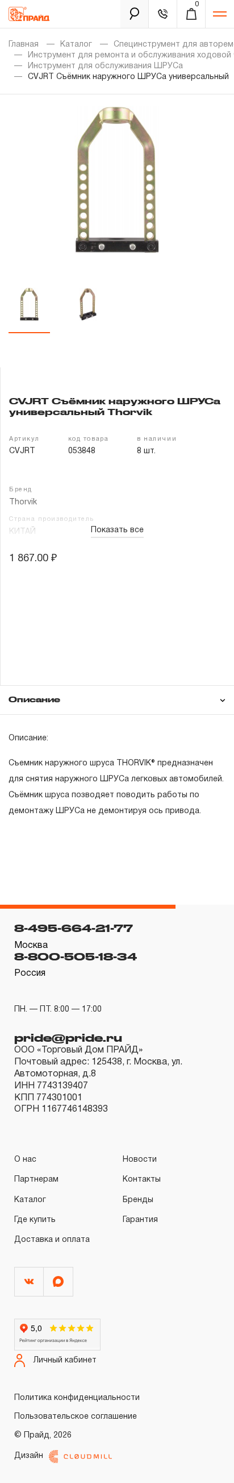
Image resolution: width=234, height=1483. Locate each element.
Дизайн (28, 1456)
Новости (140, 1159)
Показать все (117, 530)
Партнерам (36, 1179)
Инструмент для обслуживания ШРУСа (105, 66)
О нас (25, 1159)
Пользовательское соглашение (75, 1416)
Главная (24, 44)
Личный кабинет (65, 1360)
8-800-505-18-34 (75, 956)
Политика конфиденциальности (77, 1398)
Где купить (35, 1220)
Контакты (142, 1179)
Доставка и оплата (52, 1240)
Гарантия (140, 1220)
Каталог (76, 44)
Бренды (138, 1200)
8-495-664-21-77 (73, 928)
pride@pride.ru (68, 1038)
